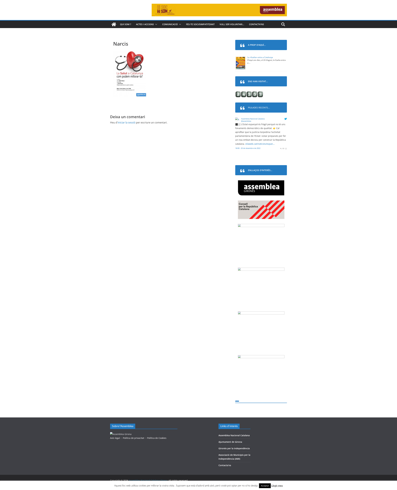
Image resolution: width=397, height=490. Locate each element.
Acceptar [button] (265, 485)
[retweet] (283, 148)
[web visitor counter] (249, 93)
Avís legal (115, 438)
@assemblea (246, 121)
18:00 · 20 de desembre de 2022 (247, 148)
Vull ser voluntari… (232, 24)
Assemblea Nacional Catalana (253, 119)
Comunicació (170, 24)
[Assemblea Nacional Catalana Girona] (114, 24)
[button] (155, 24)
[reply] (281, 148)
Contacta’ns (256, 24)
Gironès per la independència (234, 448)
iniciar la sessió (126, 122)
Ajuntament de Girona (230, 441)
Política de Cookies (156, 438)
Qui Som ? (125, 24)
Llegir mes (277, 485)
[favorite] (286, 148)
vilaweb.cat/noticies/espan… (260, 143)
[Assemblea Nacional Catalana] (237, 119)
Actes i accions (145, 24)
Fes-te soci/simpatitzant (200, 24)
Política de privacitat (133, 438)
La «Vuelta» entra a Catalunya (260, 57)
